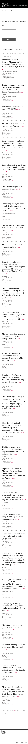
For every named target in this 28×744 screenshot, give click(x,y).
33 (12, 53)
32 (10, 53)
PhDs (12, 79)
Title (3, 26)
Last (24, 53)
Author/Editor (5, 32)
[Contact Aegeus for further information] (2, 69)
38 (20, 53)
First (4, 53)
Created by (23, 742)
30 (7, 53)
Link (20, 92)
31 (9, 53)
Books (12, 705)
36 (17, 53)
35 (15, 53)
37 (19, 53)
